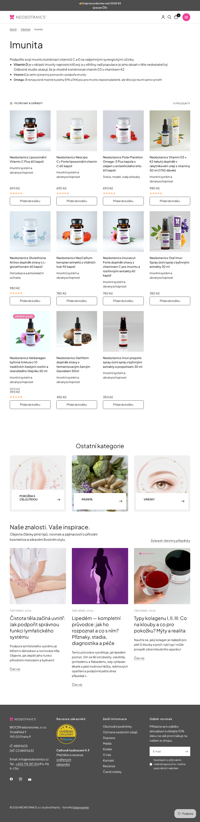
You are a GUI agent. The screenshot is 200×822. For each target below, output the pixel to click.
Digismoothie (81, 807)
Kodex (107, 749)
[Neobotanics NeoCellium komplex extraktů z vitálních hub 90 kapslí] (76, 231)
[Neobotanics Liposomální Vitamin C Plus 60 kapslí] (30, 130)
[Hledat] (169, 17)
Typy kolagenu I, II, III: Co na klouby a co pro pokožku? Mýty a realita (160, 624)
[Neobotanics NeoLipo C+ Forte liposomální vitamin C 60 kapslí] (76, 130)
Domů (13, 29)
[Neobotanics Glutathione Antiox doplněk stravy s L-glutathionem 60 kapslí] (30, 231)
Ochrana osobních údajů (120, 732)
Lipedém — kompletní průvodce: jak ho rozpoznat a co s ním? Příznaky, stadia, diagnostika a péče (96, 630)
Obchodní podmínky (117, 726)
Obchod (25, 29)
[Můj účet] (163, 17)
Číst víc (15, 669)
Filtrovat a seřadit (28, 103)
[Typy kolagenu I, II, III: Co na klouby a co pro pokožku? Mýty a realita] (162, 576)
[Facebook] (14, 779)
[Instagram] (23, 779)
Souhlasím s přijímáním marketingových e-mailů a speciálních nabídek (170, 764)
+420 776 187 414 (27, 764)
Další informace (115, 718)
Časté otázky (112, 771)
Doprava (109, 738)
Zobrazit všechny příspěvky (170, 540)
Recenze (109, 766)
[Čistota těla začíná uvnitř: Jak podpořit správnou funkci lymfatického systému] (38, 576)
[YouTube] (32, 779)
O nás (107, 754)
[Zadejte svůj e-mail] (186, 751)
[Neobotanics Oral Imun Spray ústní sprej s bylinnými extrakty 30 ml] (170, 231)
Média (107, 743)
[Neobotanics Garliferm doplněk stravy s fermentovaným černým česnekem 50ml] (76, 331)
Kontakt (108, 760)
